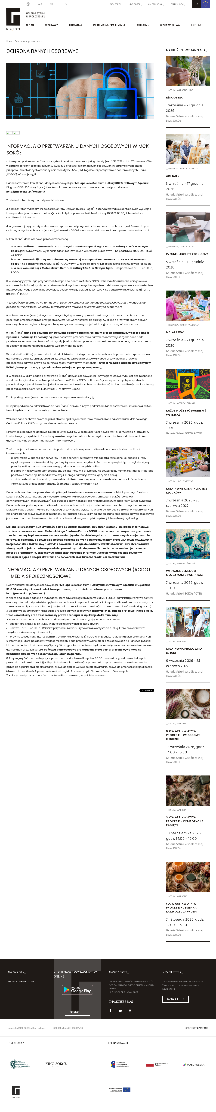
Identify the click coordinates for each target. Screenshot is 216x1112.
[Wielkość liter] (40, 4)
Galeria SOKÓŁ (155, 4)
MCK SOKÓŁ (115, 4)
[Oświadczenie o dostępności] (28, 4)
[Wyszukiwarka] (65, 4)
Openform (202, 1028)
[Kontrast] (51, 4)
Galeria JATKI (177, 4)
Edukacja (75, 25)
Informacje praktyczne (109, 25)
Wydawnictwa (170, 25)
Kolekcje (143, 25)
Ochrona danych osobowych (68, 1028)
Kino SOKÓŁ (134, 4)
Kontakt (197, 25)
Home (9, 41)
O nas (30, 25)
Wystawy (51, 25)
